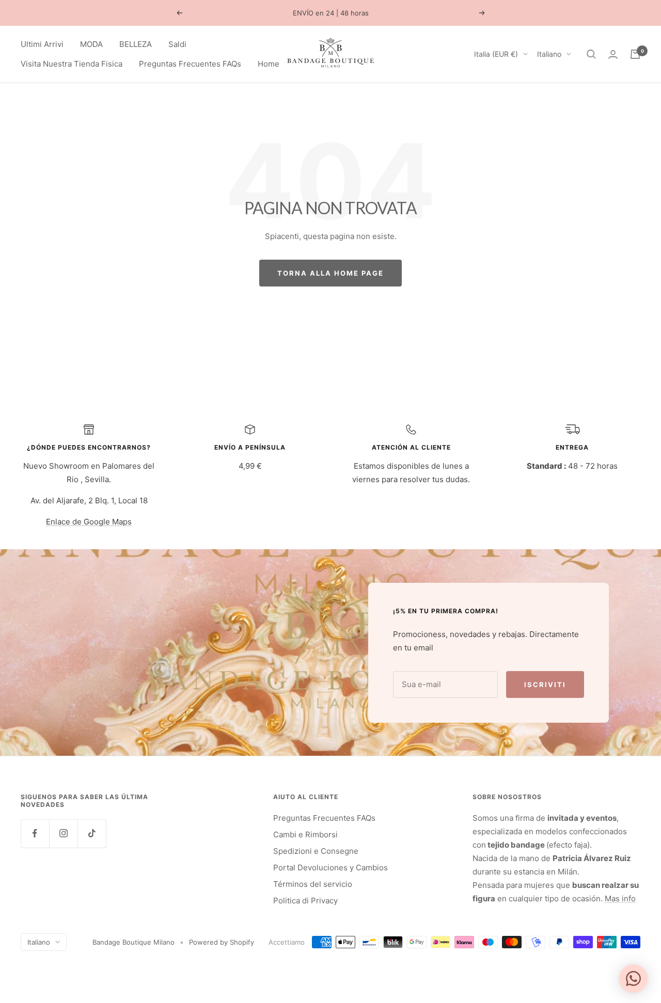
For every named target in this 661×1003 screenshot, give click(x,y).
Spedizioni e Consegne (315, 851)
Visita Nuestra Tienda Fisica (71, 64)
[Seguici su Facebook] (35, 833)
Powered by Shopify (221, 942)
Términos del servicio (312, 884)
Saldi (177, 44)
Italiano (549, 54)
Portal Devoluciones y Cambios (330, 867)
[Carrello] (635, 54)
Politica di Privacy (305, 900)
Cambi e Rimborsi (305, 834)
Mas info (620, 898)
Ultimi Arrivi (42, 44)
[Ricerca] (591, 54)
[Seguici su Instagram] (63, 833)
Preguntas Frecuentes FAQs (190, 64)
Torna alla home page (330, 273)
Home (268, 64)
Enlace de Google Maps (89, 522)
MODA (91, 44)
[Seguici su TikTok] (91, 833)
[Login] (613, 54)
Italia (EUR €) (496, 54)
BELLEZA (135, 44)
